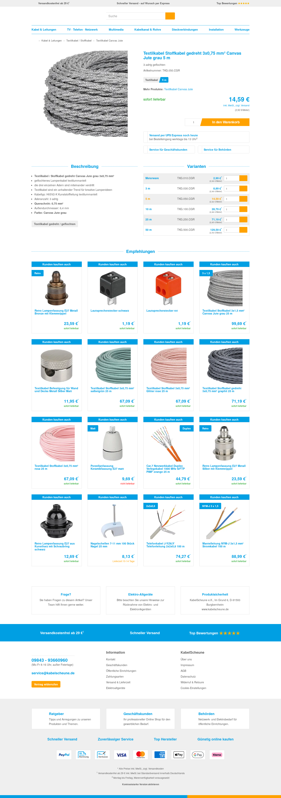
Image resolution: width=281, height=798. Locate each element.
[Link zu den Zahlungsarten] (140, 756)
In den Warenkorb (226, 121)
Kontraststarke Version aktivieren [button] (140, 784)
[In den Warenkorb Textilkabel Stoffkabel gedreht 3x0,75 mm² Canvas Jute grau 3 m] (243, 188)
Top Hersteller (165, 739)
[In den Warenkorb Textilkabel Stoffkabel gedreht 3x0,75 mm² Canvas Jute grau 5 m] (243, 199)
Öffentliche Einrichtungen (121, 671)
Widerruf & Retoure (192, 682)
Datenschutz (188, 676)
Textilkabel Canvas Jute (178, 89)
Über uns (186, 659)
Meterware (152, 178)
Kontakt (110, 659)
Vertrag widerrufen (46, 684)
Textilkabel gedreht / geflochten (55, 224)
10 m (148, 209)
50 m (148, 230)
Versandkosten (156, 768)
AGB (183, 671)
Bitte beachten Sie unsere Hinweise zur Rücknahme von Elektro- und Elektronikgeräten (140, 604)
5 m (147, 199)
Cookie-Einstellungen (193, 688)
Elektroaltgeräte (115, 688)
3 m (147, 188)
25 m (148, 219)
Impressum (187, 665)
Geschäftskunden (116, 665)
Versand (245, 105)
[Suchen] (170, 16)
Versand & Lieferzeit (118, 682)
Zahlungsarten (115, 676)
